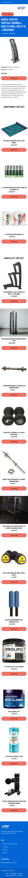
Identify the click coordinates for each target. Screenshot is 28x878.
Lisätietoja (14, 78)
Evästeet (20, 873)
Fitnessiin (5, 33)
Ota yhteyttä (13, 873)
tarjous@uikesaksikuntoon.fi (7, 2)
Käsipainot (12, 33)
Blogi (5, 853)
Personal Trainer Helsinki (11, 844)
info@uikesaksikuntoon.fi (10, 862)
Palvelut (6, 847)
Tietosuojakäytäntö (10, 875)
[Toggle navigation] (3, 8)
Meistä (5, 850)
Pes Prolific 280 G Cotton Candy (14, 667)
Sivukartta (20, 875)
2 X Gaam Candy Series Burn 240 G (14, 234)
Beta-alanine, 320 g (14, 711)
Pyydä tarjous (7, 14)
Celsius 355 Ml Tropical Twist (14, 756)
